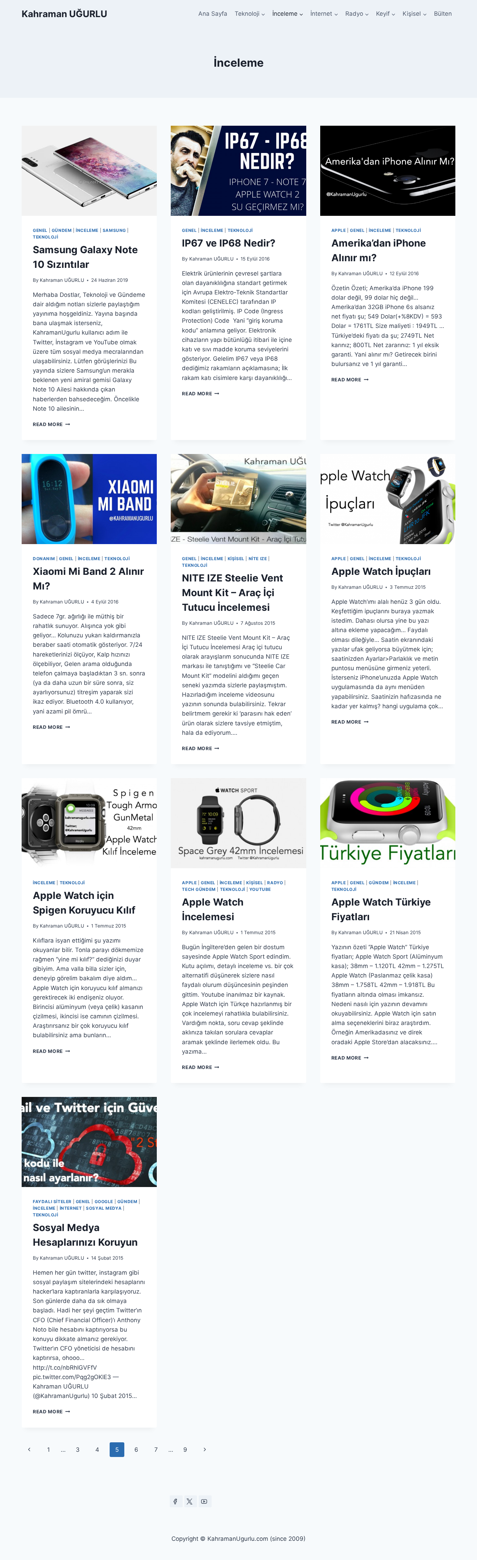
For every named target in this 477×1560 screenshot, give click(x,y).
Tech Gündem (199, 889)
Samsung (114, 230)
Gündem (62, 230)
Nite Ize (258, 558)
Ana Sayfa (212, 13)
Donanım (44, 558)
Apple (338, 230)
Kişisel (236, 558)
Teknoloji (45, 237)
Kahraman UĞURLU (62, 280)
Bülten (443, 13)
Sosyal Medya (104, 1208)
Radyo (275, 882)
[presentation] (89, 171)
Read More (51, 424)
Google (104, 1201)
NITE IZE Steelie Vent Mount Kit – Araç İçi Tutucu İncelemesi (232, 592)
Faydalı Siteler (52, 1201)
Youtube (260, 889)
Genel (40, 230)
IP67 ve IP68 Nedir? (229, 243)
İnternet (71, 1208)
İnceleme (87, 230)
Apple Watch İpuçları (381, 571)
